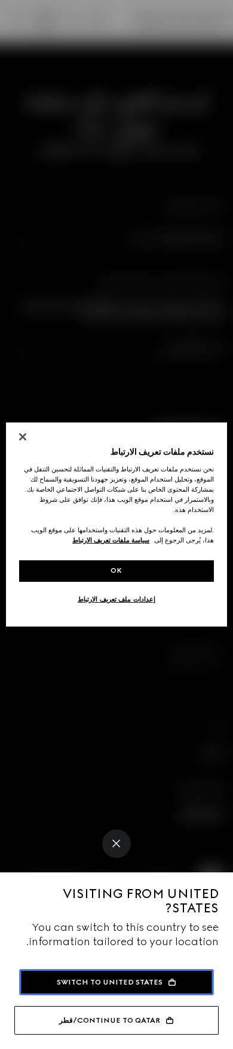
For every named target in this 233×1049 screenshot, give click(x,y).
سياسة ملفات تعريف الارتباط (110, 540)
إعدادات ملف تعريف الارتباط (116, 599)
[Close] (116, 843)
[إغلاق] (23, 437)
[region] (117, 524)
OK (116, 570)
